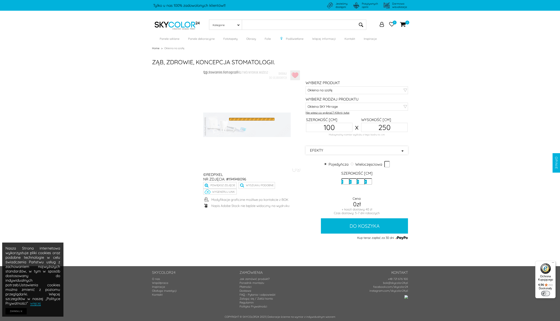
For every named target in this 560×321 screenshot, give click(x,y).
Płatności (246, 286)
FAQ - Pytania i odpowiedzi (257, 294)
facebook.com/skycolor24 (390, 286)
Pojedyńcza (338, 164)
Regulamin (247, 302)
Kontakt (157, 294)
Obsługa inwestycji (164, 290)
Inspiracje (158, 286)
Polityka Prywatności (253, 306)
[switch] (545, 293)
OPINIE (556, 163)
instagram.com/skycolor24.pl (388, 290)
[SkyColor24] (177, 24)
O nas (156, 279)
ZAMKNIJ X (16, 311)
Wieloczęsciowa (368, 164)
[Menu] (553, 263)
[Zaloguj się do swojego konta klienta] (381, 25)
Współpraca (160, 283)
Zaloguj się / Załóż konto (256, 298)
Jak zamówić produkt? (255, 279)
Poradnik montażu (252, 283)
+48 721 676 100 (398, 279)
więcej (35, 303)
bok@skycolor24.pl (395, 283)
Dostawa (245, 290)
